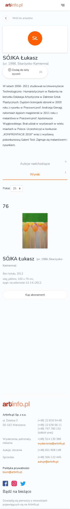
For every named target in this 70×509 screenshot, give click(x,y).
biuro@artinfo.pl (12, 472)
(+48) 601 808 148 (49, 450)
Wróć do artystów (22, 18)
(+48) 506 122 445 (49, 457)
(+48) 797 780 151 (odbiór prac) (49, 430)
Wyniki (35, 174)
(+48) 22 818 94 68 (50, 420)
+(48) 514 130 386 (49, 439)
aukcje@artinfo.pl (48, 461)
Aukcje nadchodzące (35, 164)
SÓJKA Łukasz (19, 259)
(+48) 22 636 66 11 (50, 425)
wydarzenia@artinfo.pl (51, 443)
